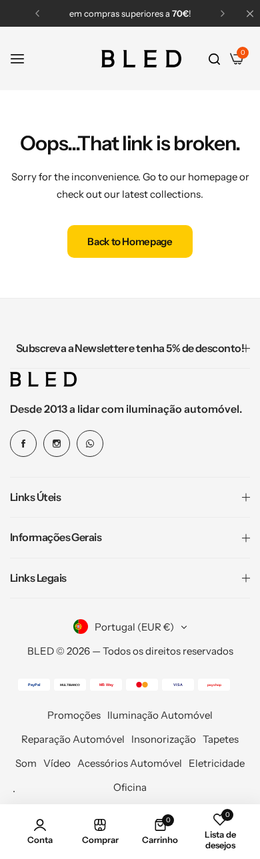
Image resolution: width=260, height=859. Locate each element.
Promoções (74, 715)
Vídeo (57, 763)
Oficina (130, 787)
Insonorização (163, 739)
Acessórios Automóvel (129, 763)
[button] (37, 13)
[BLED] (141, 58)
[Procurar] (214, 58)
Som (26, 763)
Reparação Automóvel (73, 739)
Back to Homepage (129, 241)
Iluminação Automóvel (160, 715)
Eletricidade (217, 763)
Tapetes (221, 739)
